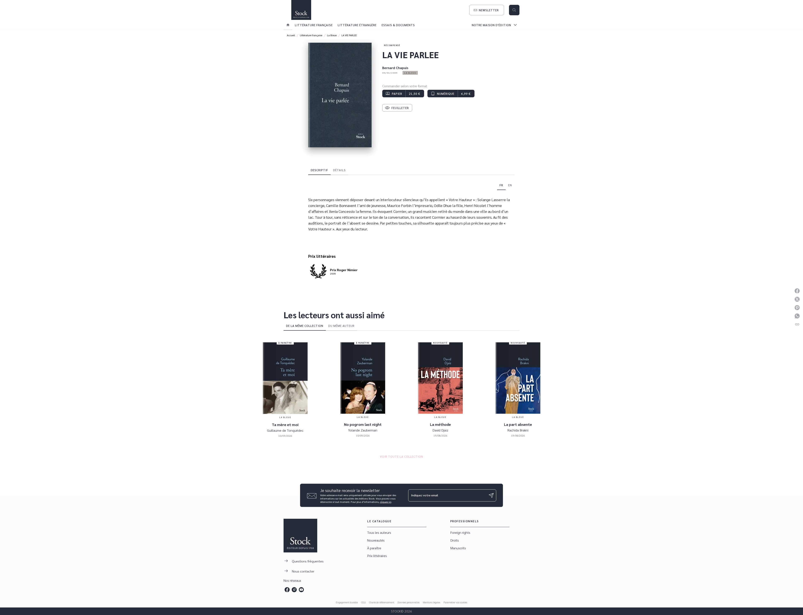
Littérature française (311, 35)
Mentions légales (431, 602)
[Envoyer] (491, 495)
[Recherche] (514, 10)
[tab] (288, 25)
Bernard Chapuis (395, 67)
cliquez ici (385, 501)
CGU (363, 602)
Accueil (291, 35)
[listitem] (287, 589)
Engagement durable (347, 602)
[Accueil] (301, 10)
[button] (486, 10)
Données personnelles (408, 602)
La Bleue (332, 35)
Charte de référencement (381, 602)
